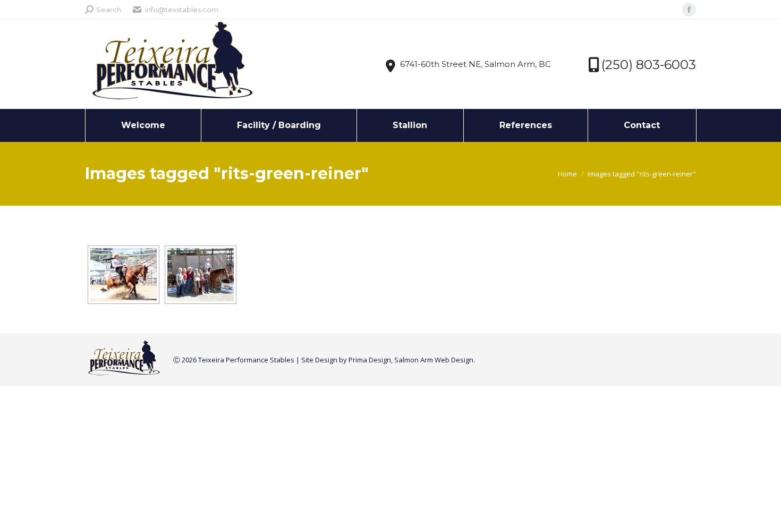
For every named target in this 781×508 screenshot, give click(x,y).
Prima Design (370, 360)
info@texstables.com (181, 9)
